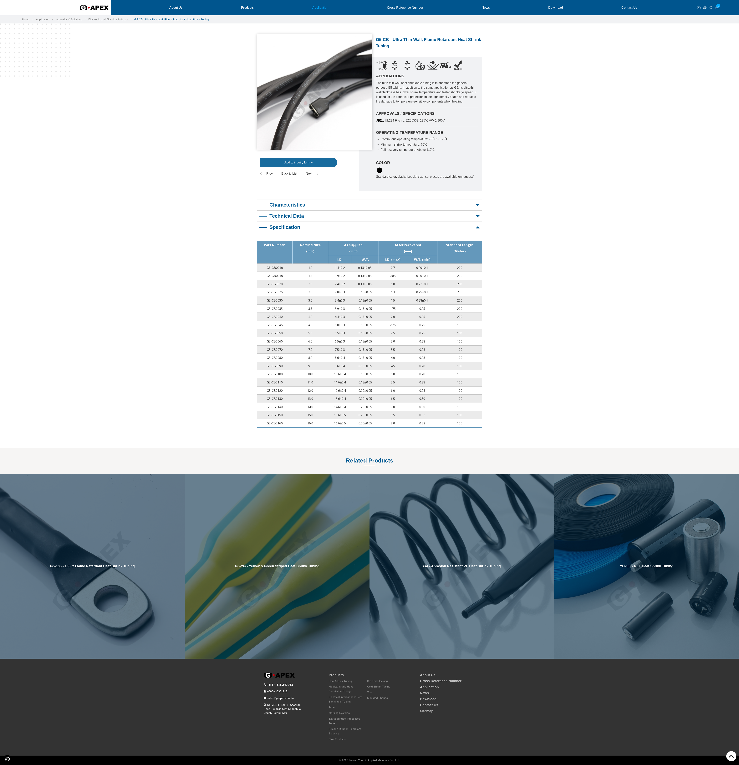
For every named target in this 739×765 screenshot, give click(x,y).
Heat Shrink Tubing (340, 680)
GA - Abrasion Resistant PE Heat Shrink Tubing (277, 566)
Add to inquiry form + (298, 162)
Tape (332, 707)
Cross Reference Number (405, 7)
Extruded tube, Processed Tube (344, 721)
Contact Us (629, 7)
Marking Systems (339, 712)
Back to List (289, 173)
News (486, 7)
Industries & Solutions (69, 19)
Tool (369, 692)
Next (309, 173)
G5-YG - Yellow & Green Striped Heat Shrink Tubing (92, 566)
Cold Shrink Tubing (378, 686)
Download (555, 7)
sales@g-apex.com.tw (280, 698)
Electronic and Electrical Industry (108, 19)
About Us (176, 7)
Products (247, 7)
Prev (269, 173)
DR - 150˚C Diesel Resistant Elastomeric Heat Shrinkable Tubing (646, 566)
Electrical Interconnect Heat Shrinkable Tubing (345, 699)
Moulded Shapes (377, 697)
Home (25, 19)
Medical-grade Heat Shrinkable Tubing (341, 689)
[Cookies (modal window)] (7, 759)
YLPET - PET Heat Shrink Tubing (462, 566)
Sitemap (426, 711)
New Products (337, 739)
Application (320, 7)
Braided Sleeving (377, 680)
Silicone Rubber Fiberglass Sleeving (345, 731)
